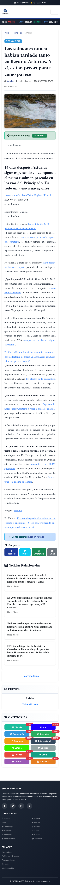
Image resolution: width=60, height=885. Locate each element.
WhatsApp (39, 554)
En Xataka (9, 352)
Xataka (10, 81)
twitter (40, 224)
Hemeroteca (7, 852)
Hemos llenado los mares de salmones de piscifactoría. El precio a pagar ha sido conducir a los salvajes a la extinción (29, 356)
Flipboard (39, 195)
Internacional (47, 740)
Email (52, 554)
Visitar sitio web (30, 704)
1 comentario (11, 195)
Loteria (18, 748)
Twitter (30, 195)
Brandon (18, 510)
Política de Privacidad (10, 856)
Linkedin (32, 224)
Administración (8, 868)
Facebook (22, 195)
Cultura (22, 761)
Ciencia (21, 726)
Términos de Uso (8, 860)
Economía (21, 740)
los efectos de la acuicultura (40, 378)
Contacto (5, 864)
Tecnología (17, 33)
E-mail (47, 195)
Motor (48, 726)
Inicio (6, 33)
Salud (44, 754)
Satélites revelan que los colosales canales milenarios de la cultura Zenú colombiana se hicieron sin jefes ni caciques (29, 627)
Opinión (44, 748)
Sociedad (48, 761)
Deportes (48, 733)
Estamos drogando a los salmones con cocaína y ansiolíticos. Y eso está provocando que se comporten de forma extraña (30, 523)
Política (22, 754)
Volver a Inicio (31, 676)
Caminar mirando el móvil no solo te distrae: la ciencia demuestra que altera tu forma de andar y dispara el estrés (30, 578)
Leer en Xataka (36, 536)
